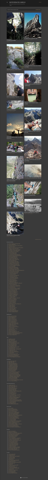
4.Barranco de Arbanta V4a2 (12, 318)
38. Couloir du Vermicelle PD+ (12, 280)
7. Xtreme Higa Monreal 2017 (12, 344)
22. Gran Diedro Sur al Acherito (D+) (13, 264)
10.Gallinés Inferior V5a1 (12, 324)
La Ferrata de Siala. (11, 109)
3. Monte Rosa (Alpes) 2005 (12, 363)
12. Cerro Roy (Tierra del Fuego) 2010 (14, 371)
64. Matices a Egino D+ (11, 304)
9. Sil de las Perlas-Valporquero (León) (13, 416)
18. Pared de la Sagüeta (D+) (12, 260)
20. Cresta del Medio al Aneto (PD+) (13, 262)
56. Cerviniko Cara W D (11, 296)
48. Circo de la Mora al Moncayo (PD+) (14, 289)
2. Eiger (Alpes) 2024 (11, 362)
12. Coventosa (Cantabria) (12, 418)
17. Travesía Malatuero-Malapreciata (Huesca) (15, 423)
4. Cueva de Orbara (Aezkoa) (12, 411)
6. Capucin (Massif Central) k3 (12, 436)
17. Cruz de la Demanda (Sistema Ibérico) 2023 (15, 400)
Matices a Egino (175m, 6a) (13, 96)
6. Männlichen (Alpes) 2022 (12, 390)
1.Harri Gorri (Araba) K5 (12, 431)
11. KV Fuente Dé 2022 (11, 347)
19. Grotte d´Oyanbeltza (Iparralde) (13, 425)
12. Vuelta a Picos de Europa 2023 (13, 465)
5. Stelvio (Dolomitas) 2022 (12, 389)
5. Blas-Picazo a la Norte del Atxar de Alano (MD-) (15, 247)
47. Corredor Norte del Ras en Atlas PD (14, 288)
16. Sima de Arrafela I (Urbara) (12, 422)
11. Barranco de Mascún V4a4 (12, 325)
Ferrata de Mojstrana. (29, 195)
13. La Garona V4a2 (11, 327)
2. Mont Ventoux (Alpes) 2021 (12, 386)
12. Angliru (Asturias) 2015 (12, 395)
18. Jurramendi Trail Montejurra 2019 (13, 354)
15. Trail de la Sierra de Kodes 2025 (13, 351)
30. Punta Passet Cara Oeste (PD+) (13, 272)
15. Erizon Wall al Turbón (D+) (12, 257)
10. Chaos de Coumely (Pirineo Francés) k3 (14, 440)
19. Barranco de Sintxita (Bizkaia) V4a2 (14, 333)
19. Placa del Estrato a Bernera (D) (13, 261)
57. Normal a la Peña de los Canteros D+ (14, 297)
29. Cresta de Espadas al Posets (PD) (13, 271)
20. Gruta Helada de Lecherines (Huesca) (14, 426)
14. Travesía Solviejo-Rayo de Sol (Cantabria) (14, 420)
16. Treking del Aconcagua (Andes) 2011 (14, 375)
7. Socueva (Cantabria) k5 (12, 437)
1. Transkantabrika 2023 (11, 454)
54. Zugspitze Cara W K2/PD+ (12, 294)
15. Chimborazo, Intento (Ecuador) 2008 (14, 374)
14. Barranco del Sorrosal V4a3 (12, 328)
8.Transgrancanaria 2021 (11, 461)
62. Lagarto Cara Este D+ (12, 302)
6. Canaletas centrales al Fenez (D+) (13, 248)
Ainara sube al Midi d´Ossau (13, 235)
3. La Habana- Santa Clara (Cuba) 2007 (14, 456)
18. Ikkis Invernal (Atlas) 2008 (12, 377)
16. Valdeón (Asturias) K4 (12, 445)
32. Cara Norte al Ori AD (12, 274)
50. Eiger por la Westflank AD (12, 291)
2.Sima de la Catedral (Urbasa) (12, 409)
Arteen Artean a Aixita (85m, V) (14, 69)
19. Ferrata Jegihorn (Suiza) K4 (12, 448)
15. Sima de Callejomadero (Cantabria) (13, 421)
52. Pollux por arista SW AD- (12, 292)
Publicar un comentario (29, 39)
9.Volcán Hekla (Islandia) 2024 (12, 368)
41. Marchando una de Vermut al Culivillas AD (15, 283)
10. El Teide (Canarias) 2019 (12, 369)
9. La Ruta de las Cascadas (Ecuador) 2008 (14, 462)
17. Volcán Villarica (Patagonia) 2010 (13, 376)
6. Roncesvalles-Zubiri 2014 (12, 343)
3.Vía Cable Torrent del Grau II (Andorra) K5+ (15, 433)
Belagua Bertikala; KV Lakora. (31, 212)
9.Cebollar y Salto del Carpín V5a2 (13, 323)
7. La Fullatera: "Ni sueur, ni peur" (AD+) (14, 249)
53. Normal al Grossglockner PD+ (13, 293)
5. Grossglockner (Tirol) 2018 (12, 365)
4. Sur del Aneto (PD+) (11, 246)
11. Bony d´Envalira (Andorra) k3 (13, 441)
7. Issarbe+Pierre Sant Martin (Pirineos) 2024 (14, 391)
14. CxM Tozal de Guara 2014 (12, 350)
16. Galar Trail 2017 (11, 352)
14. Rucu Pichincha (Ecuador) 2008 (13, 373)
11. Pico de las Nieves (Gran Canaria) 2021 (14, 394)
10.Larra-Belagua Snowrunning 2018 (13, 346)
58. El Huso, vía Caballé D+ (12, 298)
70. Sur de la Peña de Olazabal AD (13, 310)
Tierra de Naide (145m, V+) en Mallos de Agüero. (13, 180)
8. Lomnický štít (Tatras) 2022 (12, 367)
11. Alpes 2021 (10, 464)
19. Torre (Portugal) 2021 (12, 471)
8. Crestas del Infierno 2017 (12, 345)
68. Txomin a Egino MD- (11, 308)
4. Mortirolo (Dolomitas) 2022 (12, 388)
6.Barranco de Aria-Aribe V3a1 (12, 320)
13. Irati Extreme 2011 (11, 466)
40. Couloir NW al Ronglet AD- (13, 282)
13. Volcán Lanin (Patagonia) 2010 (13, 372)
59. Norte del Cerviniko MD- (12, 299)
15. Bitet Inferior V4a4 (11, 329)
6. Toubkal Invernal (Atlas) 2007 (13, 366)
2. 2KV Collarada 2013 (11, 340)
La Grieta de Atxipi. (11, 40)
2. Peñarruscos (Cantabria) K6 (12, 432)
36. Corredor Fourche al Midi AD (13, 278)
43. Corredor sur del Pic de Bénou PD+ (14, 285)
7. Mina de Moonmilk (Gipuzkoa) (13, 414)
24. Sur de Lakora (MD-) (11, 266)
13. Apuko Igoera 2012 (11, 349)
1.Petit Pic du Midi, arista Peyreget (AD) (14, 243)
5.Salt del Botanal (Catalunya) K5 (13, 435)
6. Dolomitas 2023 (11, 459)
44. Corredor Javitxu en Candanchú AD (14, 286)
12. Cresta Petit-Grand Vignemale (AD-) (14, 254)
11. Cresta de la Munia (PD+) (12, 253)
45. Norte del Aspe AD (11, 287)
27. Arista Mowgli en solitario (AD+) (13, 269)
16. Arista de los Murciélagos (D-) (13, 258)
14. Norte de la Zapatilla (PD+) (12, 256)
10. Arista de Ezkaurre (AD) (12, 252)
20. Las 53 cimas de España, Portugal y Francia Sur (15, 379)
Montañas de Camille (17, 2)
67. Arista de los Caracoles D (12, 307)
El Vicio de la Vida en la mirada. (14, 152)
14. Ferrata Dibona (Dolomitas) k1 (13, 443)
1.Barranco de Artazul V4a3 (12, 316)
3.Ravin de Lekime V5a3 (11, 317)
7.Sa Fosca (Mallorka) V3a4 (12, 321)
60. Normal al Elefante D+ (12, 300)
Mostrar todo (38, 9)
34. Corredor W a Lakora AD (12, 276)
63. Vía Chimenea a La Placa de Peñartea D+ (14, 303)
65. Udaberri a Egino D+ (11, 305)
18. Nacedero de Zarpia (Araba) (12, 424)
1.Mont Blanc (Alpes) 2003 (12, 361)
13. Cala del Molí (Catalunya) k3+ (13, 442)
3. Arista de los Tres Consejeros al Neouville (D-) (15, 245)
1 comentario (11, 41)
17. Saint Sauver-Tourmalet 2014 (13, 469)
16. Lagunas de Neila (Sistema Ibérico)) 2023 (14, 399)
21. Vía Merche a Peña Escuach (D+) (13, 263)
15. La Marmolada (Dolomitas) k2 (13, 444)
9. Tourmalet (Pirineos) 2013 (12, 392)
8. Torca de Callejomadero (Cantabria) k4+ (14, 438)
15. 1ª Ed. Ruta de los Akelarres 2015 (13, 467)
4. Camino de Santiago (11, 457)
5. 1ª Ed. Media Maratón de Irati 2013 (13, 342)
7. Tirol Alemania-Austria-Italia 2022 (13, 460)
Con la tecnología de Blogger (25, 477)
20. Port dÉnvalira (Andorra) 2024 (13, 403)
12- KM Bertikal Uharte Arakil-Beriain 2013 (14, 348)
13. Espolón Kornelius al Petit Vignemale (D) (14, 255)
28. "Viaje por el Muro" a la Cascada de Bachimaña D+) (16, 270)
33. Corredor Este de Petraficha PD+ (13, 275)
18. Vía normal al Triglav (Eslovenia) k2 (14, 447)
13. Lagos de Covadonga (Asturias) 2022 (14, 396)
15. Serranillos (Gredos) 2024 (12, 398)
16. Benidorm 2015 (11, 468)
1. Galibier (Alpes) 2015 (11, 385)
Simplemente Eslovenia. (12, 208)
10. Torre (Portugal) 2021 (12, 393)
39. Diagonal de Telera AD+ (12, 281)
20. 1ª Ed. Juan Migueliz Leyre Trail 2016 (14, 356)
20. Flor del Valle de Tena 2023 (12, 472)
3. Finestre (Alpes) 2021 (11, 387)
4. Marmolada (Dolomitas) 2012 (13, 364)
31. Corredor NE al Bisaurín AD (13, 273)
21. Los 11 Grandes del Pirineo (12, 380)
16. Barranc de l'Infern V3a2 (12, 330)
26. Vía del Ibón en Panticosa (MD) (13, 268)
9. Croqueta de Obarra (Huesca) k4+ (13, 439)
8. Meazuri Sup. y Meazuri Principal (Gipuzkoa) (15, 415)
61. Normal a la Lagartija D (12, 301)
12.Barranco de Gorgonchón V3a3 (13, 326)
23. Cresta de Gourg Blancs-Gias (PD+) (14, 265)
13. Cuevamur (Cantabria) (12, 419)
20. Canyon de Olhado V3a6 (12, 334)
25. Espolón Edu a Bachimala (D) (13, 267)
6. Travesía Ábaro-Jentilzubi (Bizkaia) (13, 413)
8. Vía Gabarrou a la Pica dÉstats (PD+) (14, 250)
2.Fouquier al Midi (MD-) (12, 244)
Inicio (11, 5)
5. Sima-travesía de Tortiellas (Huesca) (13, 412)
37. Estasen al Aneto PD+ (12, 279)
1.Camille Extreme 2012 (11, 339)
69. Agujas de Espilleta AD (12, 309)
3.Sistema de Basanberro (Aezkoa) (13, 410)
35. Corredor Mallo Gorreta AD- (13, 277)
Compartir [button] (8, 41)
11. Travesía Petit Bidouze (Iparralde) (13, 417)
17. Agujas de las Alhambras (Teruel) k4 (14, 446)
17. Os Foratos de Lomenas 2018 (13, 353)
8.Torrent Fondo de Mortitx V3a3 (13, 322)
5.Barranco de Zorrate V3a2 (12, 319)
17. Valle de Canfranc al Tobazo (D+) (13, 259)
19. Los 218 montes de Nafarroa (13, 378)
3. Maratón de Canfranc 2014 (12, 341)
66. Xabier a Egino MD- (11, 306)
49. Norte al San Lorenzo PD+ (12, 290)
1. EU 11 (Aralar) (10, 408)
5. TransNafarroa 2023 (11, 458)
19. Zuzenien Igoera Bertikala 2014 (13, 355)
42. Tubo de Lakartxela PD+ (12, 284)
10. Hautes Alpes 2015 (11, 463)
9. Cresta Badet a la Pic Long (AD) (13, 251)
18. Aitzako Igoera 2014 (11, 470)
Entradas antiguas (38, 239)
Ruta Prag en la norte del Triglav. (32, 178)
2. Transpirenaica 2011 (11, 455)
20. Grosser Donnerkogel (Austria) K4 (14, 449)
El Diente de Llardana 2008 (30, 38)
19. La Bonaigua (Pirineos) (12, 402)
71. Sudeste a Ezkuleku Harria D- (13, 311)
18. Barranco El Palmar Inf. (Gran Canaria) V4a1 (15, 332)
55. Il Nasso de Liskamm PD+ (12, 295)
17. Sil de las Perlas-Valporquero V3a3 (13, 331)
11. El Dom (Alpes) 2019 (11, 370)
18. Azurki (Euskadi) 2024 (12, 401)
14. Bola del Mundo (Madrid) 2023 (13, 397)
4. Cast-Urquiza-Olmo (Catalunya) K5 (13, 434)
